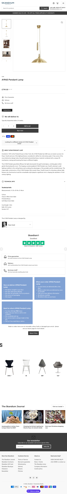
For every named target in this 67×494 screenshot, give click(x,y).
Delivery (20, 466)
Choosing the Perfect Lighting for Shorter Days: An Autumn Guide (33, 427)
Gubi (3, 76)
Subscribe (46, 446)
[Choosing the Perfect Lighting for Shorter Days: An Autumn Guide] (33, 416)
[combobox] (25, 8)
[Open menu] (63, 3)
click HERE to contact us (58, 462)
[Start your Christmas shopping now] (55, 416)
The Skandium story (40, 464)
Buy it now (20, 130)
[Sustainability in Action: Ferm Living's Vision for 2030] (12, 416)
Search (45, 8)
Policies (20, 471)
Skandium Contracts (8, 462)
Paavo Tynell (11, 225)
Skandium (30, 484)
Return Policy (33, 333)
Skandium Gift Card (7, 464)
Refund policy (22, 464)
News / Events (38, 462)
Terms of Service (23, 459)
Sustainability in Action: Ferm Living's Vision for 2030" (10, 427)
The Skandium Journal (8, 459)
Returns (20, 469)
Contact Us (37, 459)
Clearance (5, 469)
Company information (40, 466)
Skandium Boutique (7, 466)
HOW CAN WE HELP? (57, 459)
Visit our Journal (57, 406)
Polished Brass (7, 110)
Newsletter (5, 471)
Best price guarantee (24, 462)
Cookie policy (38, 469)
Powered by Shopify (38, 484)
